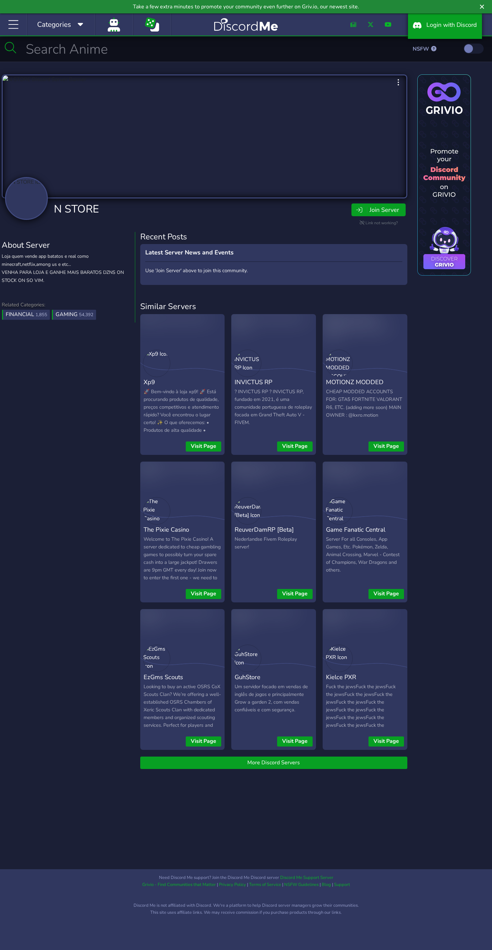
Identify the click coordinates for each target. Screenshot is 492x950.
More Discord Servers (273, 762)
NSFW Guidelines (301, 885)
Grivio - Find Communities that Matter (179, 885)
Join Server (384, 210)
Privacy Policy (232, 885)
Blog (326, 885)
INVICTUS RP (253, 382)
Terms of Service (265, 885)
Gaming (74, 314)
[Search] (10, 47)
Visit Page (203, 446)
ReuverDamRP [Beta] (264, 529)
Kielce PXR (341, 677)
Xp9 (149, 382)
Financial (26, 314)
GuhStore (247, 677)
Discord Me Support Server (306, 878)
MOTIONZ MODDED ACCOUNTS (355, 387)
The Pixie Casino (166, 529)
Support (342, 885)
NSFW (421, 49)
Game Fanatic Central (355, 529)
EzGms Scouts (163, 677)
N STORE (76, 209)
